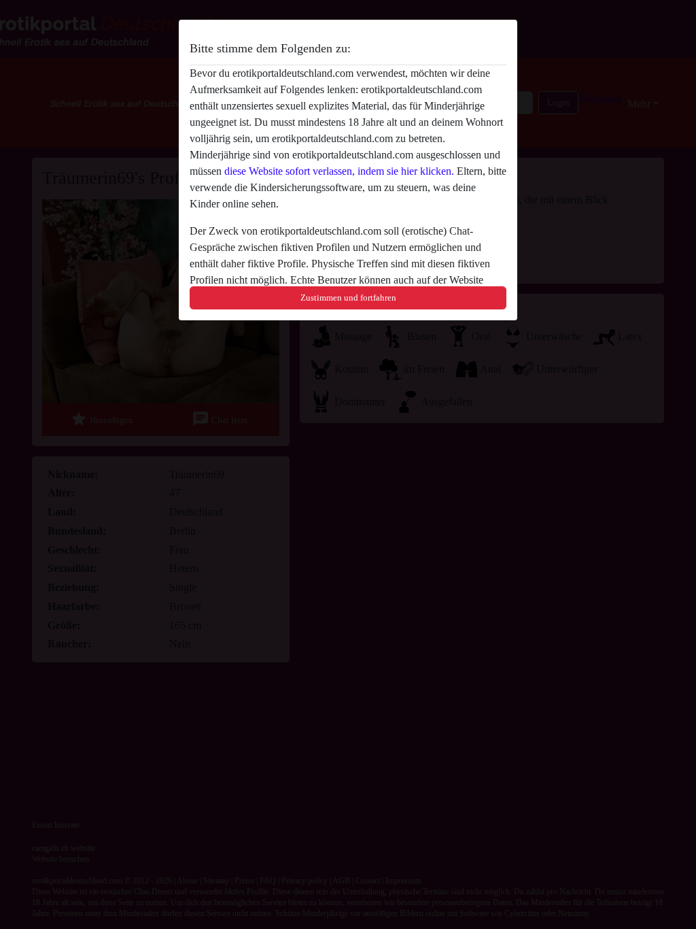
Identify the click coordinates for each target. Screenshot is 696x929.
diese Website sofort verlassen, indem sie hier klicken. (339, 171)
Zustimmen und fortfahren (348, 297)
